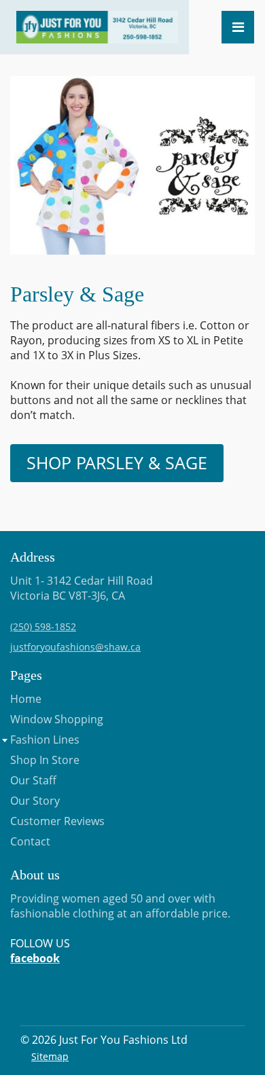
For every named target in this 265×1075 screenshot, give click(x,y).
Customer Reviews (57, 821)
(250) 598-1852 (43, 626)
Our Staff (33, 780)
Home (25, 698)
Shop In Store (45, 759)
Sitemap (50, 1056)
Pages (26, 675)
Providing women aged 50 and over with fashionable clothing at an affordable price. (120, 928)
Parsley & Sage (77, 294)
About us (35, 874)
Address (32, 556)
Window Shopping (56, 719)
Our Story (35, 800)
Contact (30, 841)
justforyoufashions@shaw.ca (75, 646)
